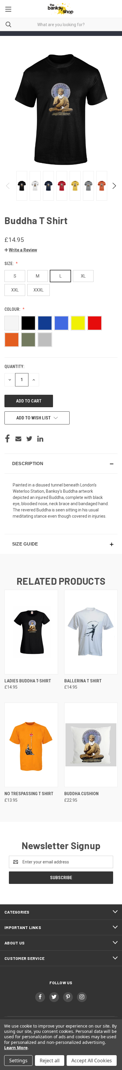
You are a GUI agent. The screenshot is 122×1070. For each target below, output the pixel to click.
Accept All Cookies (91, 1060)
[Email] (18, 439)
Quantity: (14, 366)
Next (114, 186)
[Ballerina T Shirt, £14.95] (91, 632)
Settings (18, 1060)
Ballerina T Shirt (83, 681)
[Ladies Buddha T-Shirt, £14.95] (31, 632)
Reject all (50, 1060)
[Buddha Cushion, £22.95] (91, 745)
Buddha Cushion (81, 793)
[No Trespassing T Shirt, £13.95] (31, 745)
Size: (9, 263)
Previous (8, 186)
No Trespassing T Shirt (28, 793)
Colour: (12, 309)
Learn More (16, 1047)
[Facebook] (7, 439)
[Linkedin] (40, 439)
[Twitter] (29, 439)
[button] (20, 250)
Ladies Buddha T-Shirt (27, 681)
